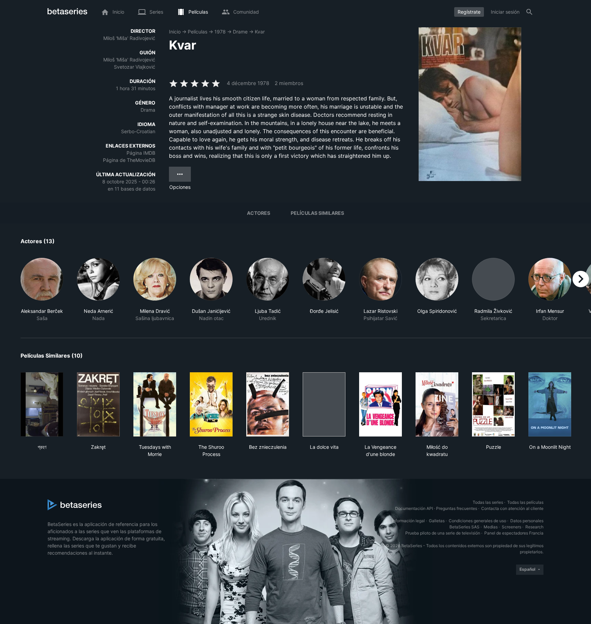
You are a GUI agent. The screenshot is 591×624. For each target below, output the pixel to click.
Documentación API (414, 508)
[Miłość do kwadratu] (437, 404)
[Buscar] (529, 11)
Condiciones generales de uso (477, 520)
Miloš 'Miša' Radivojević (129, 38)
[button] (42, 290)
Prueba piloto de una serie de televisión (442, 533)
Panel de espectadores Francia (513, 533)
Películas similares (317, 213)
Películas (197, 31)
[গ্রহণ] (42, 404)
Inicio (175, 31)
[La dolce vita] (324, 404)
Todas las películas (525, 502)
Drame (240, 31)
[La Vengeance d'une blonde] (380, 404)
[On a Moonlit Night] (549, 404)
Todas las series (488, 502)
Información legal (408, 520)
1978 (220, 31)
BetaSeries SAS (464, 526)
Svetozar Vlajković (134, 67)
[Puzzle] (493, 404)
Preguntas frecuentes (456, 508)
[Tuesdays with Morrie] (154, 404)
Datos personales (526, 520)
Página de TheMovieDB (129, 160)
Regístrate (469, 12)
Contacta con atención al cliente (512, 508)
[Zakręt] (98, 404)
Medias (491, 526)
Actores (258, 213)
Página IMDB (141, 153)
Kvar (260, 31)
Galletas (437, 520)
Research (534, 526)
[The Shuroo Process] (211, 404)
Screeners (511, 526)
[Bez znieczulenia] (267, 404)
